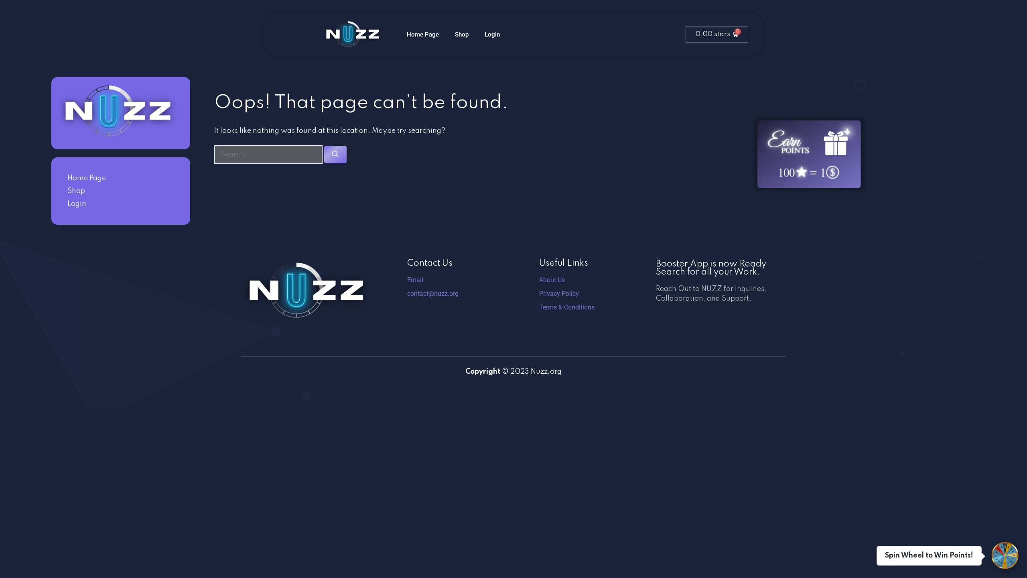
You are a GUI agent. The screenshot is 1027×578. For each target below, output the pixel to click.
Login (492, 34)
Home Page (423, 34)
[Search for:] (269, 154)
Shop (462, 34)
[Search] (335, 154)
